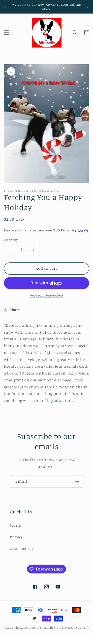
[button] (6, 32)
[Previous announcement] (5, 6)
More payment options (46, 295)
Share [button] (15, 310)
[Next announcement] (87, 6)
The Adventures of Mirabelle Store (37, 627)
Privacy (16, 537)
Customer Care (22, 548)
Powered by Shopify (75, 627)
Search (16, 525)
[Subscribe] (77, 481)
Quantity (11, 240)
